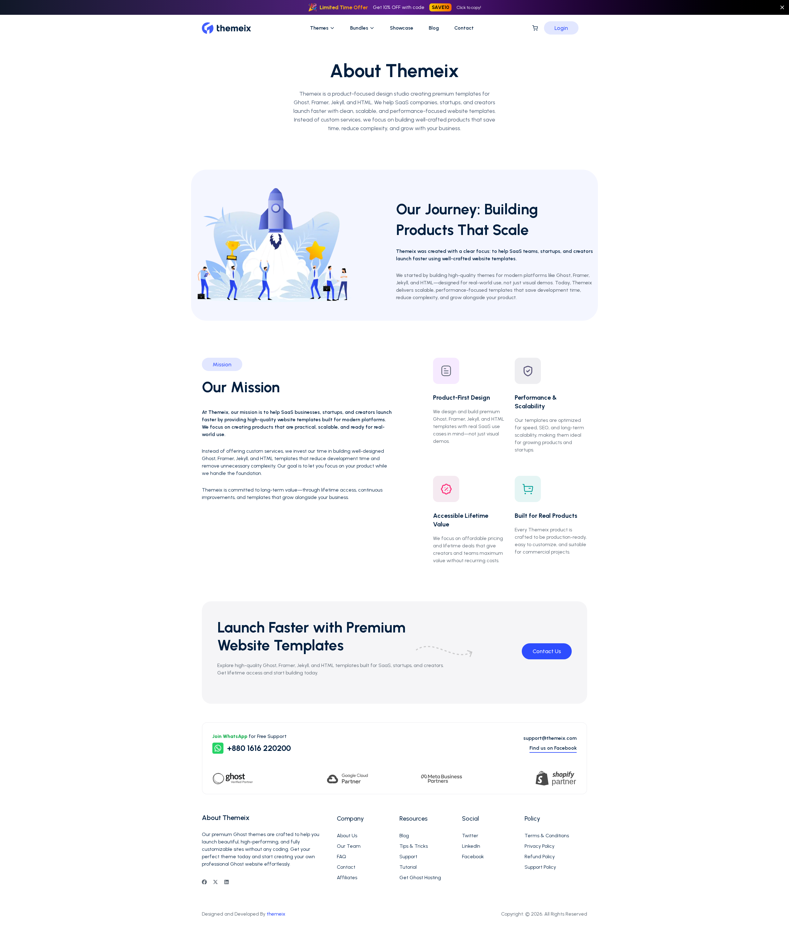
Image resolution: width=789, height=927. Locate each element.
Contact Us (547, 651)
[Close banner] (782, 7)
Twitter (470, 835)
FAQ (341, 856)
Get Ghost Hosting (420, 877)
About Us (347, 835)
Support (408, 856)
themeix (276, 914)
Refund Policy (540, 856)
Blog (434, 28)
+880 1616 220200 (259, 748)
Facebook (473, 856)
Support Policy (540, 867)
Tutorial (408, 867)
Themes (319, 28)
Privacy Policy (539, 846)
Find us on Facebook (553, 748)
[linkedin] (226, 882)
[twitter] (215, 882)
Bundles (359, 28)
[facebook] (204, 882)
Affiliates (347, 877)
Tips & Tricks (413, 846)
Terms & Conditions (547, 835)
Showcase (401, 28)
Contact (464, 28)
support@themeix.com (550, 738)
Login (561, 28)
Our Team (349, 846)
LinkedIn (471, 846)
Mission (222, 364)
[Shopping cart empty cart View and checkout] (535, 28)
